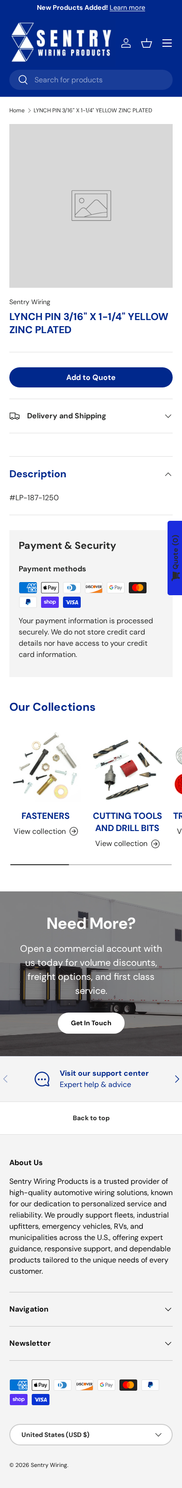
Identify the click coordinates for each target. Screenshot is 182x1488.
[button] (146, 43)
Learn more (127, 7)
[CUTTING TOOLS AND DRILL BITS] (127, 766)
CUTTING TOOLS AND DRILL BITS (127, 822)
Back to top (91, 1118)
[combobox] (91, 80)
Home (17, 110)
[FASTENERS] (45, 766)
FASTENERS (45, 816)
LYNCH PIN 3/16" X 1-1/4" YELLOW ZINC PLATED (93, 110)
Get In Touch (91, 1023)
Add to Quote (91, 377)
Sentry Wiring (29, 302)
